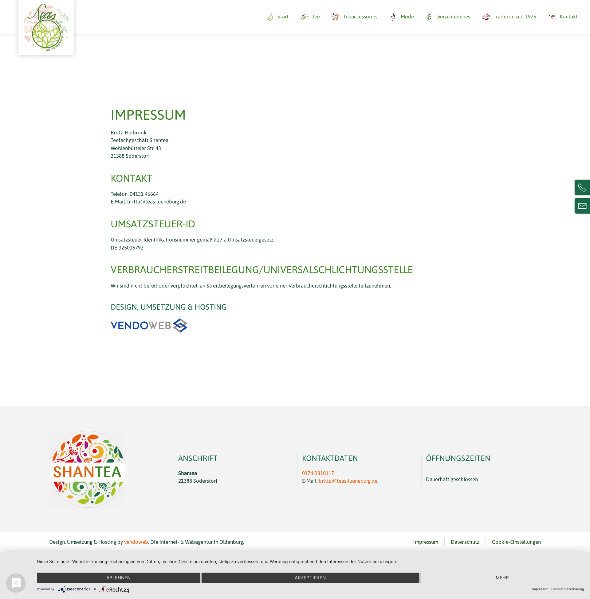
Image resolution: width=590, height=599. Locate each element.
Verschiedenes (453, 17)
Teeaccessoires (360, 17)
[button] (46, 27)
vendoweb (136, 542)
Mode (407, 17)
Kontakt (569, 17)
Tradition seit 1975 (515, 17)
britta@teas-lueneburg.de (348, 481)
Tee (316, 17)
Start (283, 17)
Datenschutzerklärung (567, 589)
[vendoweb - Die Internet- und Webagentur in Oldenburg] (149, 325)
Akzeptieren (310, 578)
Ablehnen (118, 578)
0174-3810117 (318, 473)
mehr (502, 578)
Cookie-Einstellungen (516, 542)
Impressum (425, 542)
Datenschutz (465, 542)
